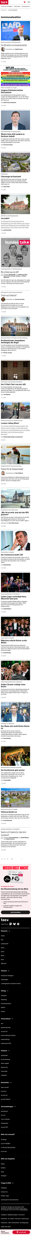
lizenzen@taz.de (24, 1209)
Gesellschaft (4, 944)
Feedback (4, 1188)
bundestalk (4, 1055)
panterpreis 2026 (6, 1043)
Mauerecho (4, 1067)
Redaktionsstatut (13, 1215)
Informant (18, 1219)
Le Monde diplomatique (8, 1147)
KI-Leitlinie (11, 1219)
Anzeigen (3, 1176)
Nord (2, 959)
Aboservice (4, 1192)
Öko (2, 940)
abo (2, 1023)
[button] (29, 2)
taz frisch (3, 1091)
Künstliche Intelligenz (7, 975)
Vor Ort (3, 1115)
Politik (3, 936)
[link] (7, 6)
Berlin (2, 955)
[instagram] (18, 925)
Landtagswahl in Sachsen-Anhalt (10, 983)
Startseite (3, 10)
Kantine (3, 1168)
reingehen (4, 1075)
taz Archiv (4, 1151)
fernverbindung (5, 1059)
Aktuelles (3, 996)
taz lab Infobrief (5, 1099)
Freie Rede (4, 1071)
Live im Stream (5, 1119)
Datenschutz (25, 1219)
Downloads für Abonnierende (9, 1200)
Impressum (4, 1223)
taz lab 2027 (4, 1127)
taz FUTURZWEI (5, 1143)
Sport (2, 951)
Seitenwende (15, 1223)
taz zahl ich (4, 1031)
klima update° (5, 1063)
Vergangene (4, 1123)
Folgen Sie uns (4, 924)
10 (12, 859)
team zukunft (5, 1087)
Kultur (3, 948)
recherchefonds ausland (8, 1035)
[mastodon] (10, 925)
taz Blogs (3, 1139)
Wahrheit (3, 963)
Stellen (3, 1007)
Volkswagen (4, 979)
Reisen (3, 1164)
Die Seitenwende (6, 1003)
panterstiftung (5, 1039)
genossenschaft (5, 1027)
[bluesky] (14, 925)
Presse (3, 1011)
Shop (2, 1172)
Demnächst (4, 1111)
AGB (9, 1223)
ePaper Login (5, 1196)
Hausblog (4, 999)
